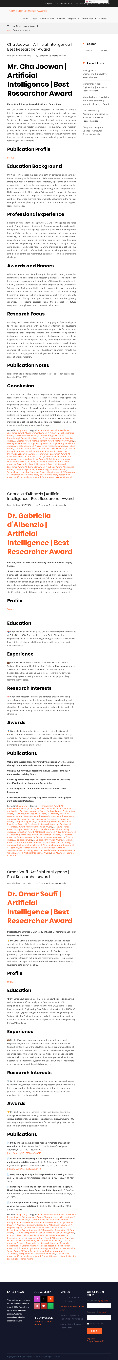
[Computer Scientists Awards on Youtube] (44, 1306)
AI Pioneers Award (45, 461)
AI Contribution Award (51, 438)
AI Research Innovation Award (48, 837)
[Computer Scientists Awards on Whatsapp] (50, 1306)
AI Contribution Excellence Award (30, 813)
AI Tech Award (50, 842)
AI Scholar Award (54, 466)
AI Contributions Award (40, 1219)
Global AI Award (64, 477)
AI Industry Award (35, 451)
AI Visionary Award (37, 474)
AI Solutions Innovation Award (47, 839)
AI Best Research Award (25, 435)
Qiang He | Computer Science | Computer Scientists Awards (93, 130)
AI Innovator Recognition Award (52, 453)
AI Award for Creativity (48, 811)
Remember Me (96, 1323)
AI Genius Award (44, 1232)
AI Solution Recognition (25, 1248)
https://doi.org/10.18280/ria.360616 (24, 1153)
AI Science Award (28, 1245)
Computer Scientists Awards (28, 11)
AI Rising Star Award (35, 466)
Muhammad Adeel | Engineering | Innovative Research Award (95, 87)
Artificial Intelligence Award (27, 477)
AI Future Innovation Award (39, 826)
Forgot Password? (95, 1341)
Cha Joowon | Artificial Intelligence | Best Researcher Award (39, 47)
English (91, 2)
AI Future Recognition (24, 1232)
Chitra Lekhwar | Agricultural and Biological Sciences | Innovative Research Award (95, 115)
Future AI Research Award (54, 1256)
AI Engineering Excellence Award (52, 821)
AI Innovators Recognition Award (41, 456)
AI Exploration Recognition (53, 1230)
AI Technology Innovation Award (58, 845)
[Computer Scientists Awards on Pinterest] (37, 1306)
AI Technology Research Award (22, 847)
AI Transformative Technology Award (36, 849)
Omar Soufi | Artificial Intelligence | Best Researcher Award (38, 874)
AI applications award (57, 808)
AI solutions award (23, 839)
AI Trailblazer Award (17, 474)
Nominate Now (47, 18)
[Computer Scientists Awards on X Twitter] (44, 1299)
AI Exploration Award (30, 1230)
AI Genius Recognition (63, 1232)
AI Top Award (69, 472)
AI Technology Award (24, 469)
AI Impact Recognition (34, 1235)
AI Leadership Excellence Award (29, 459)
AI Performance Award (49, 834)
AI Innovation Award (54, 451)
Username (97, 1300)
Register (61, 18)
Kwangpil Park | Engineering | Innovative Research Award (95, 74)
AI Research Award (45, 464)
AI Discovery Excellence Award (28, 819)
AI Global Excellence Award (52, 448)
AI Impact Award (22, 829)
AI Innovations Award (40, 1238)
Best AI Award (48, 477)
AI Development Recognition (56, 1222)
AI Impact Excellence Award (44, 829)
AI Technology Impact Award (28, 845)
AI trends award (49, 850)
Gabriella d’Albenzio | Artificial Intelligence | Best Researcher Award (40, 496)
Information (87, 18)
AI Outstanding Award (56, 459)
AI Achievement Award (36, 432)
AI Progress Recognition (25, 1243)
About (34, 18)
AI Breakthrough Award (49, 435)
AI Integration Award (45, 831)
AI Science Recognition (48, 1245)
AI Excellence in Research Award (40, 824)
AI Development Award (43, 440)
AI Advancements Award (31, 1217)
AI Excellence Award (24, 446)
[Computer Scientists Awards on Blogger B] (50, 1299)
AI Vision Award (65, 850)
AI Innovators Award (61, 1238)
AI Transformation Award (50, 847)
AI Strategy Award (46, 1248)
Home (25, 18)
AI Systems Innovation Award (28, 842)
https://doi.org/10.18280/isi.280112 (24, 1169)
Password (97, 1312)
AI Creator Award (22, 440)
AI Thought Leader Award (49, 472)
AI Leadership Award (66, 831)
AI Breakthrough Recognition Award (35, 436)
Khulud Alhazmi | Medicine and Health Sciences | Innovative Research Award (96, 100)
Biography (22, 430)
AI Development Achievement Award (38, 815)
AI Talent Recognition (31, 1251)
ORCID (10, 981)
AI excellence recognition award (50, 446)
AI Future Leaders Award (26, 448)
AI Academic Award (47, 430)
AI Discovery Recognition (36, 1224)
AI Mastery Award (34, 1240)
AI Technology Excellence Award (51, 469)
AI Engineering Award (38, 443)
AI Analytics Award (37, 808)
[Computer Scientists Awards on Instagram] (37, 1299)
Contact (102, 18)
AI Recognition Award (24, 464)
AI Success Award (64, 1248)
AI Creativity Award (56, 813)
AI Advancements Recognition (58, 1217)
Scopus (10, 157)
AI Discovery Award (64, 440)
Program (72, 18)
